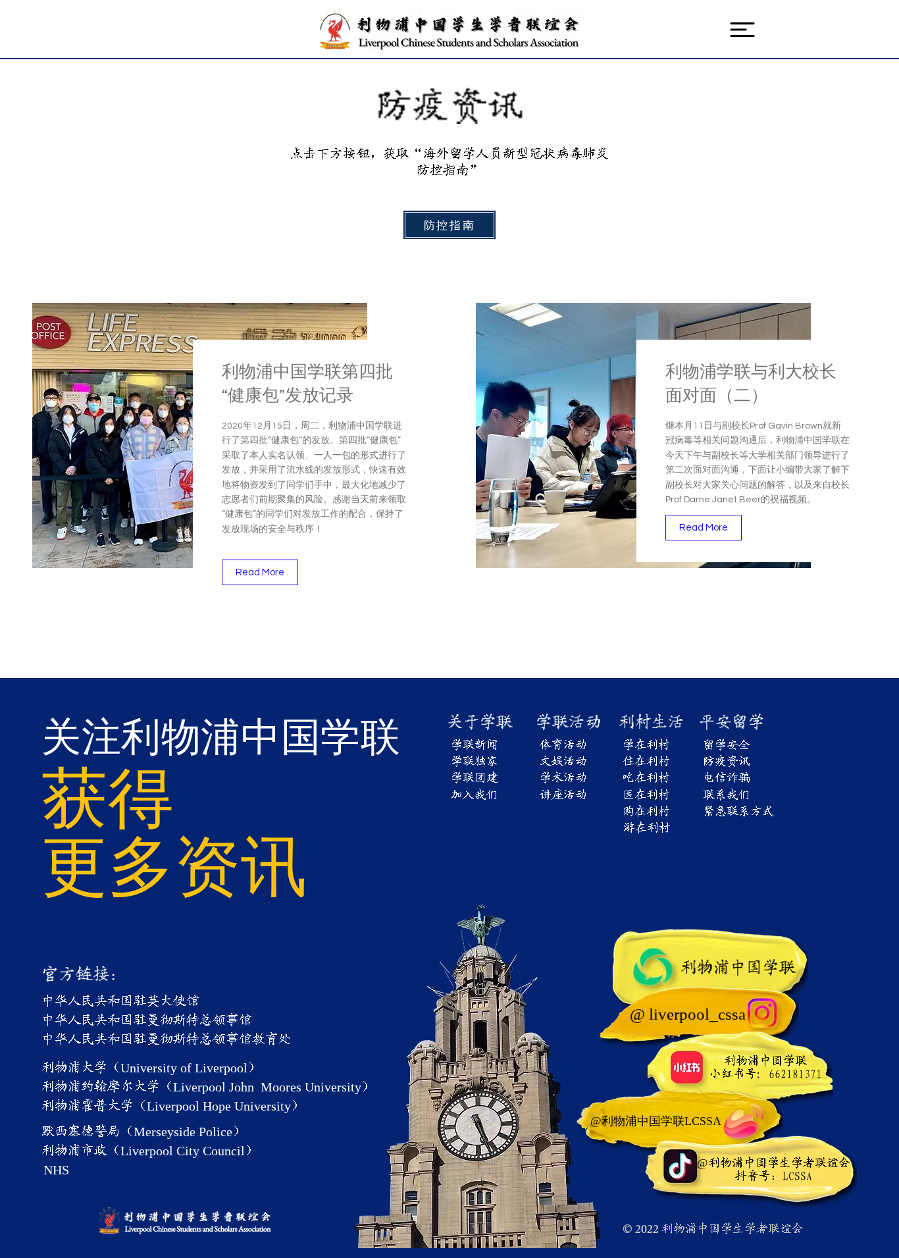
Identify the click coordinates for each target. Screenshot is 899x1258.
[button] (742, 29)
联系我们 (726, 795)
